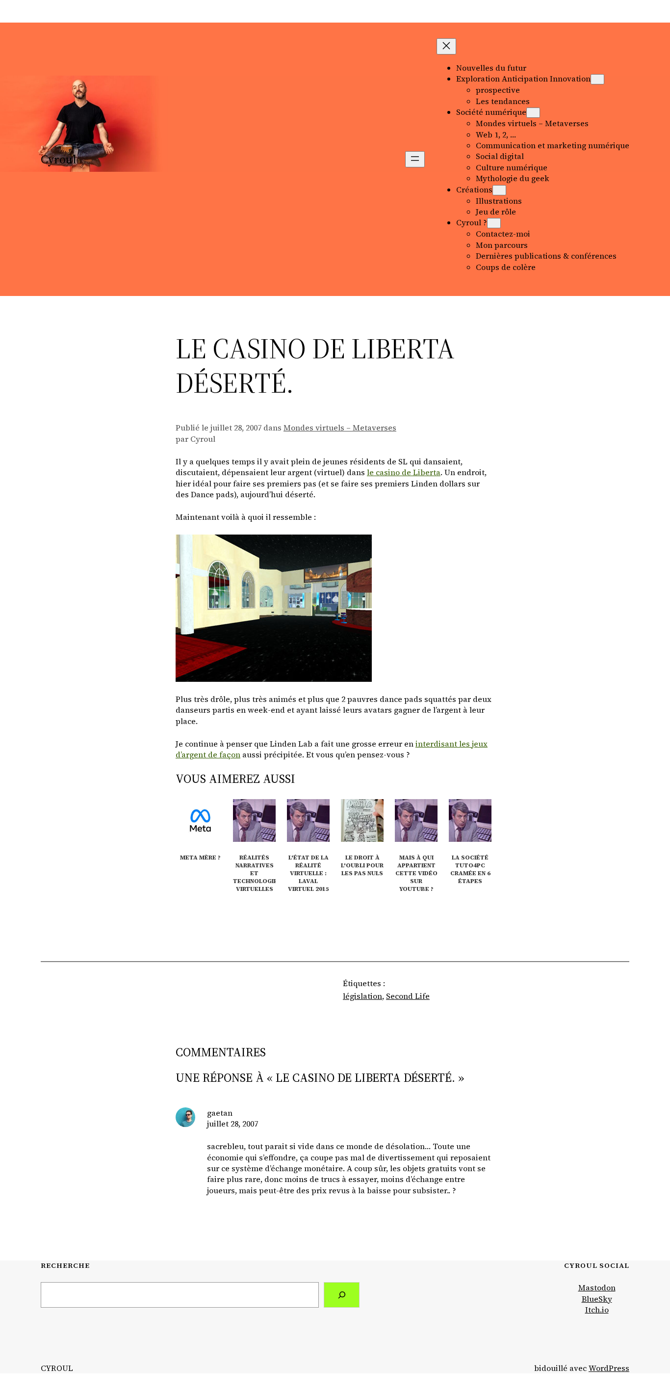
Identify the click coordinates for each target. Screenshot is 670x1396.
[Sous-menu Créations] (499, 190)
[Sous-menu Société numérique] (533, 112)
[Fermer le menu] (446, 46)
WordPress (609, 1368)
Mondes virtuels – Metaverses (339, 427)
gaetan (219, 1112)
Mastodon (597, 1287)
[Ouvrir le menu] (415, 159)
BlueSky (597, 1298)
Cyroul (59, 159)
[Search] (342, 1294)
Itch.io (597, 1309)
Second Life (408, 996)
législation (362, 996)
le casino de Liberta (403, 472)
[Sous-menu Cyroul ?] (494, 223)
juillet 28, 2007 (232, 1123)
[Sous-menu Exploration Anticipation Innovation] (597, 79)
